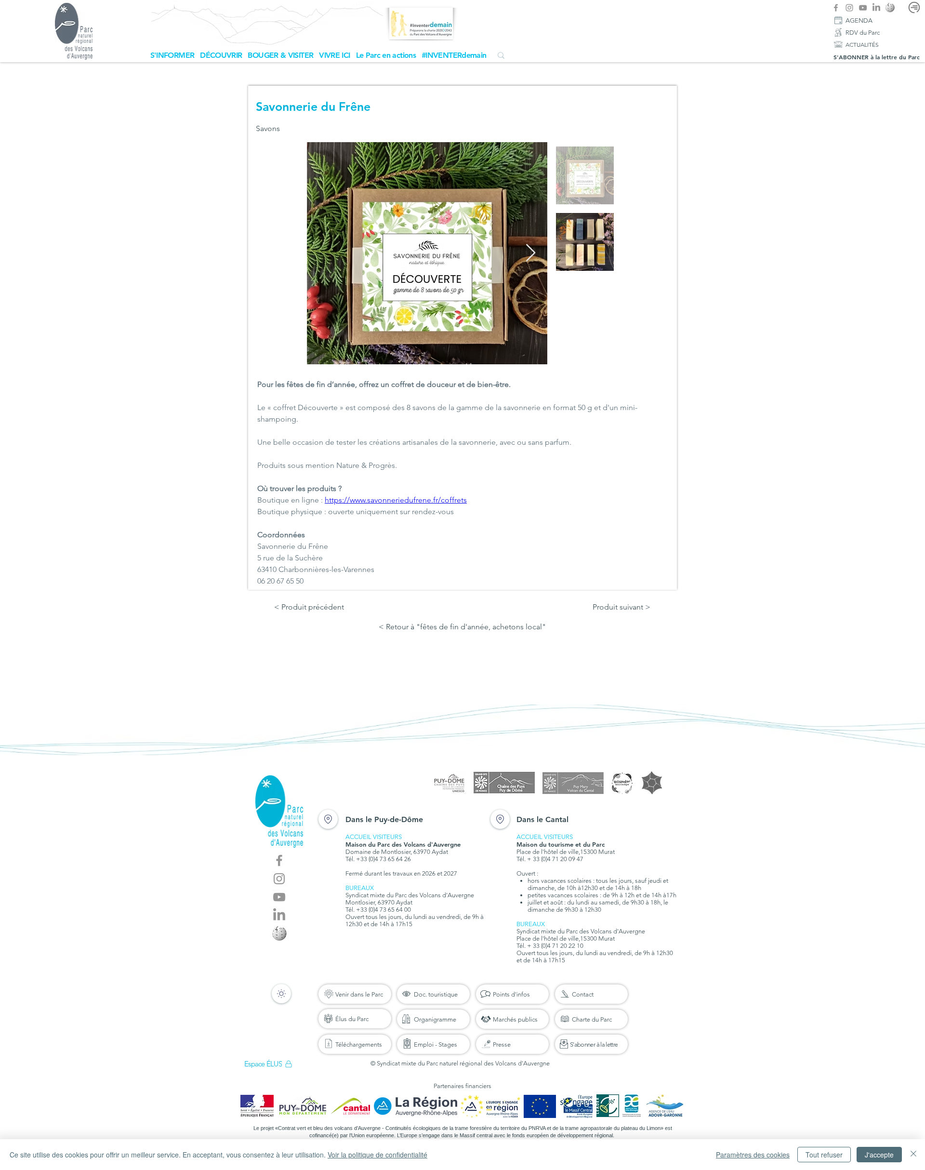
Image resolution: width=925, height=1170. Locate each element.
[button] (172, 55)
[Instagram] (849, 8)
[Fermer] (913, 1154)
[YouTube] (863, 8)
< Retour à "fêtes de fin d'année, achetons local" (462, 626)
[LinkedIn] (876, 8)
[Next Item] (530, 253)
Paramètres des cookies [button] (753, 1154)
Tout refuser (824, 1154)
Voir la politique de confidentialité (377, 1154)
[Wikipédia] (890, 8)
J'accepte (879, 1154)
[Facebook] (836, 8)
